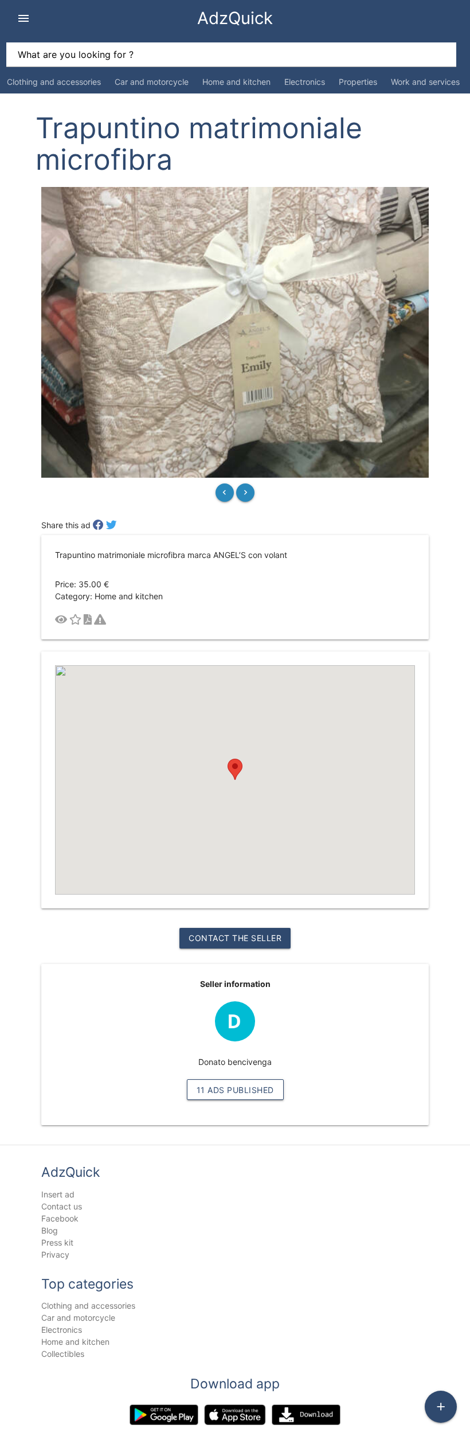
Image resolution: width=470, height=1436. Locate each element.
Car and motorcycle (152, 82)
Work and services (425, 82)
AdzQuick (235, 18)
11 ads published (235, 1090)
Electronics (304, 82)
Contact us (61, 1206)
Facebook (60, 1218)
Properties (358, 82)
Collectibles (62, 1354)
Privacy (55, 1254)
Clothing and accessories (54, 82)
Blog (49, 1230)
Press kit (57, 1242)
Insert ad (58, 1194)
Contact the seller (235, 938)
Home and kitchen (236, 82)
